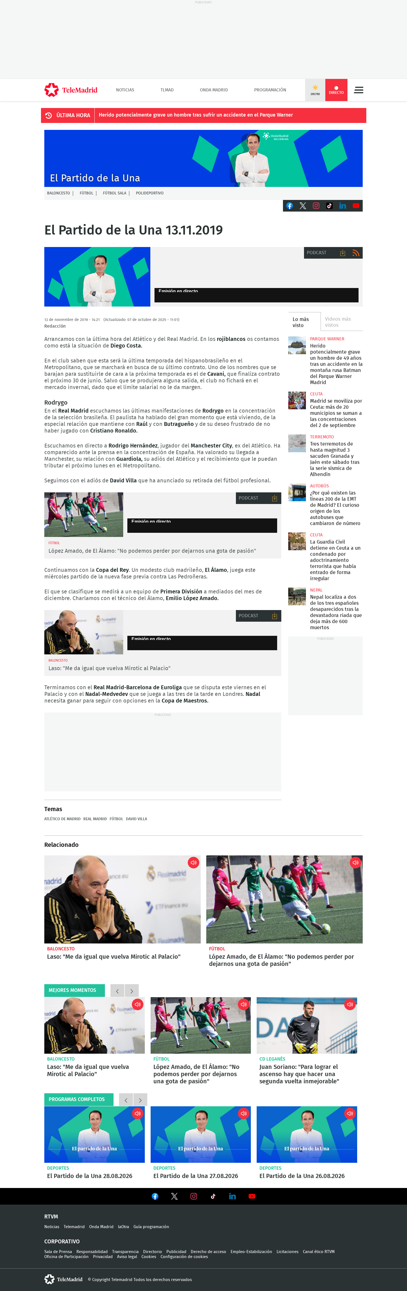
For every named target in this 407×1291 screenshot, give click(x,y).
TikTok (329, 205)
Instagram (316, 206)
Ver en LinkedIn (232, 1196)
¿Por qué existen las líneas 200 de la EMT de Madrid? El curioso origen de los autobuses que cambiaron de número (297, 492)
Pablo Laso (83, 632)
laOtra (123, 1227)
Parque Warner (327, 339)
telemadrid (63, 1279)
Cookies (148, 1257)
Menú (358, 90)
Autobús (319, 486)
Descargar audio (342, 253)
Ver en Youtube (251, 1196)
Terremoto (322, 437)
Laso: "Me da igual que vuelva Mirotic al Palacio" (109, 668)
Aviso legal (127, 1257)
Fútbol (86, 193)
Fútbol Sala (114, 193)
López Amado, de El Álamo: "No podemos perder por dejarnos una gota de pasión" (152, 551)
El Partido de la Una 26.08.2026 (307, 1134)
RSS (356, 253)
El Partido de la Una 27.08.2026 (201, 1134)
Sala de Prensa (58, 1252)
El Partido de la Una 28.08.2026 (94, 1134)
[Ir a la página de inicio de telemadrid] (70, 90)
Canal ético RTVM (319, 1252)
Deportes (58, 1168)
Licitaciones (287, 1252)
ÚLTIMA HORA (73, 115)
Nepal (316, 590)
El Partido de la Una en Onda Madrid (97, 277)
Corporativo (62, 1241)
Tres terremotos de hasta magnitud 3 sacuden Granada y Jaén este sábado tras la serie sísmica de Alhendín (297, 443)
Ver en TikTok (213, 1197)
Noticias (125, 90)
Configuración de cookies (184, 1257)
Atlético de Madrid (62, 819)
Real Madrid (95, 819)
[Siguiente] (132, 990)
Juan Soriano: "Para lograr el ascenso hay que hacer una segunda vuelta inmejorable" (307, 1025)
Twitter (303, 205)
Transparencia (125, 1252)
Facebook (289, 205)
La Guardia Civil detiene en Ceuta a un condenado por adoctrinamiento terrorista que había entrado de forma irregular (297, 541)
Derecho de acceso (208, 1252)
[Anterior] (117, 990)
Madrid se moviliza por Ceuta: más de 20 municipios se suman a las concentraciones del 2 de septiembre (297, 400)
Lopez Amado (83, 514)
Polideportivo (150, 193)
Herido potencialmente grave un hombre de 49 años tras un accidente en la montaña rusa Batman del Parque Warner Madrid (297, 345)
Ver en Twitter (174, 1197)
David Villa (136, 819)
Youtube (356, 206)
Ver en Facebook (155, 1197)
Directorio (152, 1252)
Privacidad (103, 1257)
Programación (270, 90)
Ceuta (316, 394)
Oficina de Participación (66, 1257)
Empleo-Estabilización (251, 1252)
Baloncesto (58, 193)
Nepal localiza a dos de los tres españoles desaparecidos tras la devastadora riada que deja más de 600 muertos (297, 596)
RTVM (51, 1217)
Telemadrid (74, 1227)
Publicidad (176, 1252)
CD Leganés (272, 1059)
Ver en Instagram (193, 1196)
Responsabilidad (92, 1252)
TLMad (167, 90)
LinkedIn (342, 206)
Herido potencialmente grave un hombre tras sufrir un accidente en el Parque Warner (196, 115)
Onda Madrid (214, 90)
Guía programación (151, 1227)
